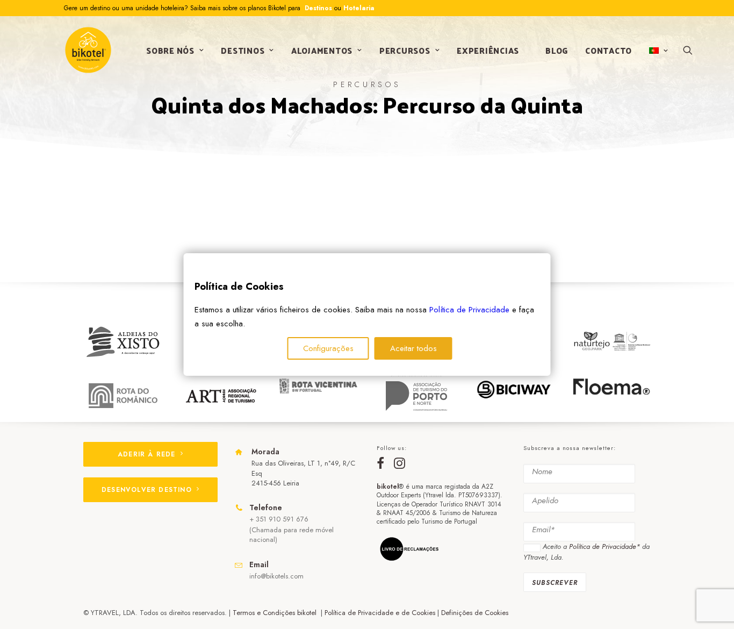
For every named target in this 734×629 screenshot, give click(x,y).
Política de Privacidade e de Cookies (380, 612)
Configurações (328, 348)
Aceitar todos (413, 348)
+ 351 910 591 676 (278, 519)
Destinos (317, 8)
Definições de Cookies (474, 612)
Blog (556, 50)
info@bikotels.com (276, 576)
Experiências (488, 50)
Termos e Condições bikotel (276, 612)
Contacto (608, 50)
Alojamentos (321, 50)
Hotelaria (359, 8)
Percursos (404, 50)
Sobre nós (170, 50)
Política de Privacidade (469, 310)
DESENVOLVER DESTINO (147, 490)
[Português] (657, 50)
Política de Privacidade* (604, 546)
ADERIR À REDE (147, 454)
